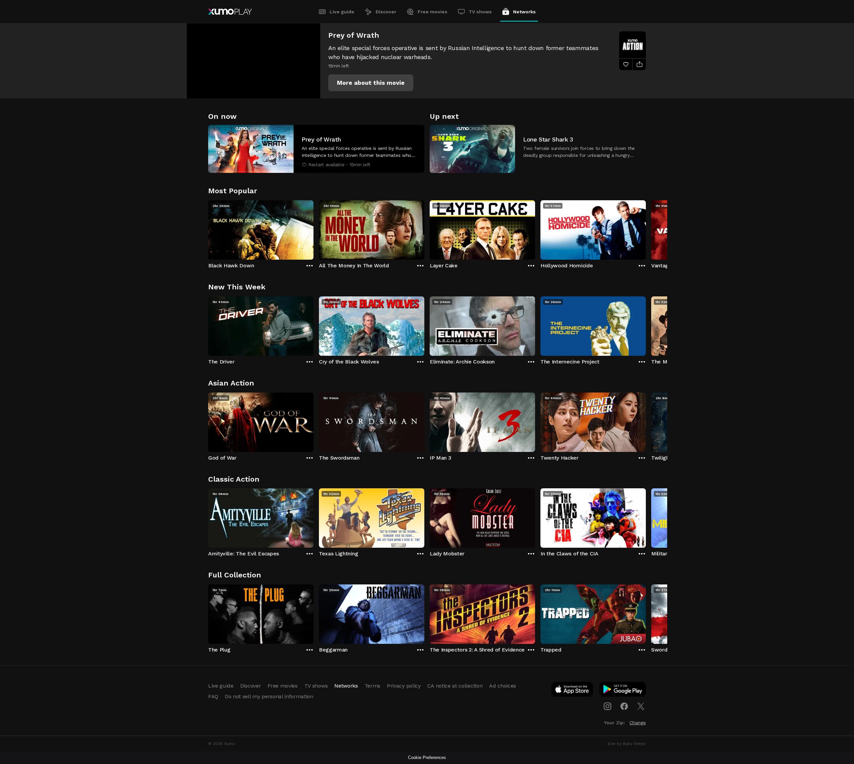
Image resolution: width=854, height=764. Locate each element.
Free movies (432, 11)
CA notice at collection (455, 686)
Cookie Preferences (427, 757)
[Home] (230, 12)
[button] (370, 82)
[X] (641, 706)
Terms (372, 686)
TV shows (480, 11)
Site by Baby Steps (626, 743)
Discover (386, 11)
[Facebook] (624, 706)
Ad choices (502, 686)
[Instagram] (607, 706)
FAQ (213, 696)
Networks (524, 11)
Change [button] (637, 722)
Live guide (342, 11)
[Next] (646, 228)
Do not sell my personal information (269, 696)
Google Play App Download (623, 691)
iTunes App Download (572, 691)
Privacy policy (404, 686)
